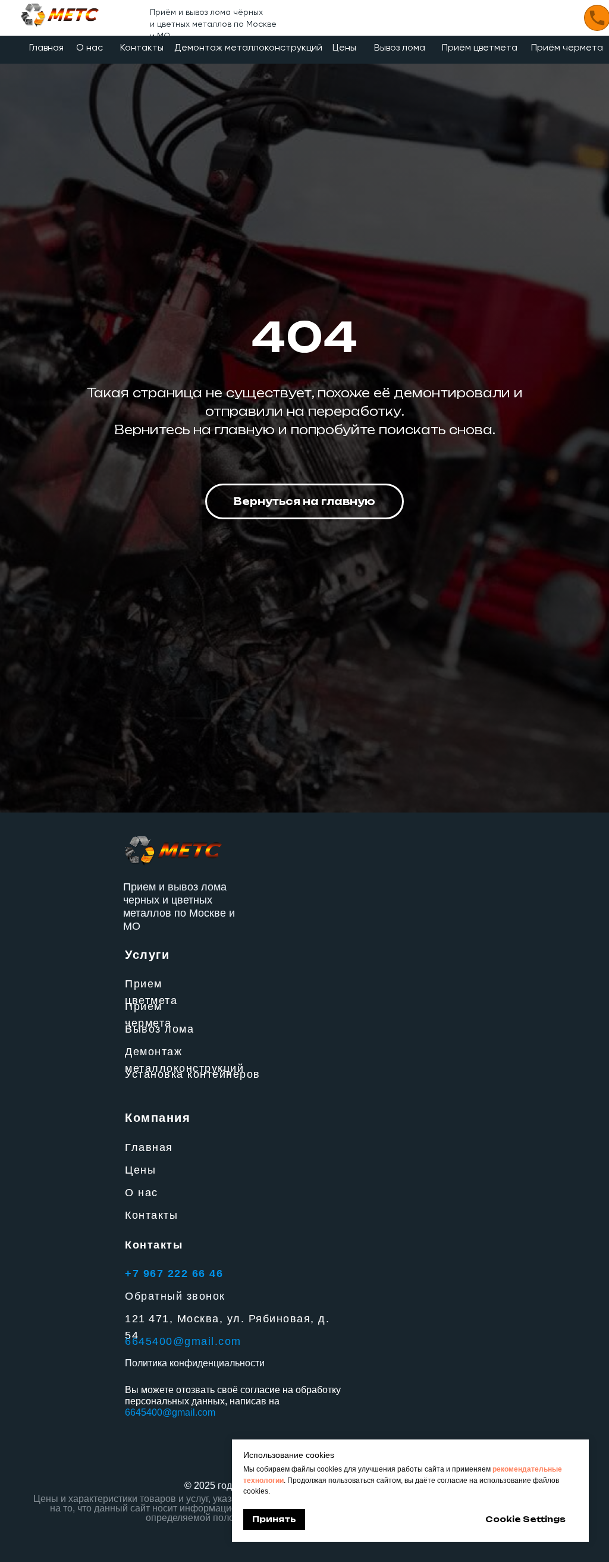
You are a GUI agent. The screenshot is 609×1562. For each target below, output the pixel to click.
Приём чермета (567, 47)
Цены (344, 47)
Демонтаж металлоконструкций (248, 47)
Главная (46, 47)
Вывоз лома (399, 47)
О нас (89, 47)
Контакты (142, 47)
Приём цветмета (479, 47)
